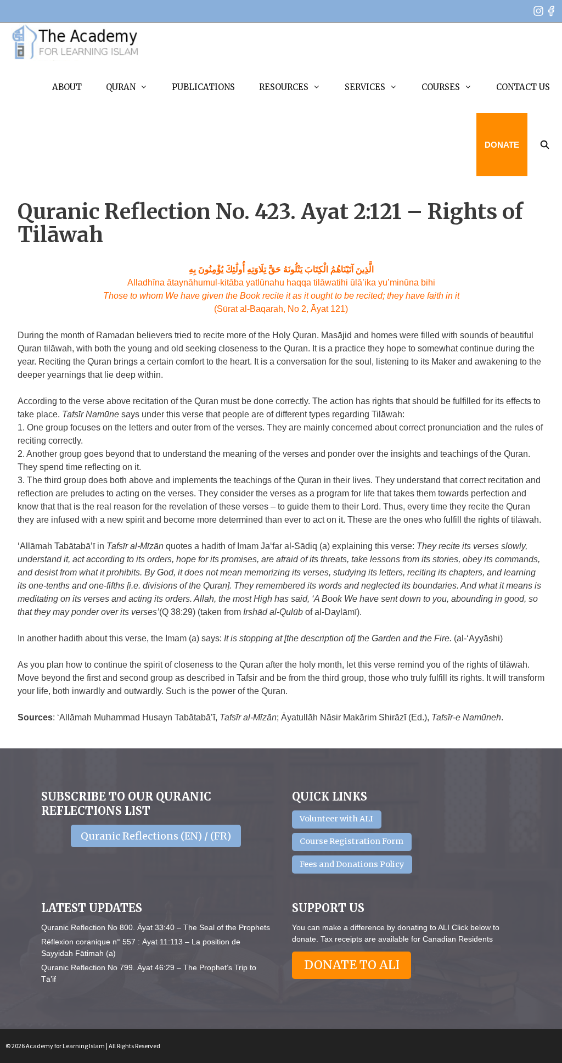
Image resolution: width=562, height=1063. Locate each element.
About (67, 87)
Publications (203, 87)
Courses (441, 87)
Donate (502, 144)
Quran (121, 87)
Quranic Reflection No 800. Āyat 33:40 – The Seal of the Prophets (155, 927)
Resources (283, 87)
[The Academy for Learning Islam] (75, 42)
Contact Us (523, 87)
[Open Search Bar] (544, 145)
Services (365, 87)
